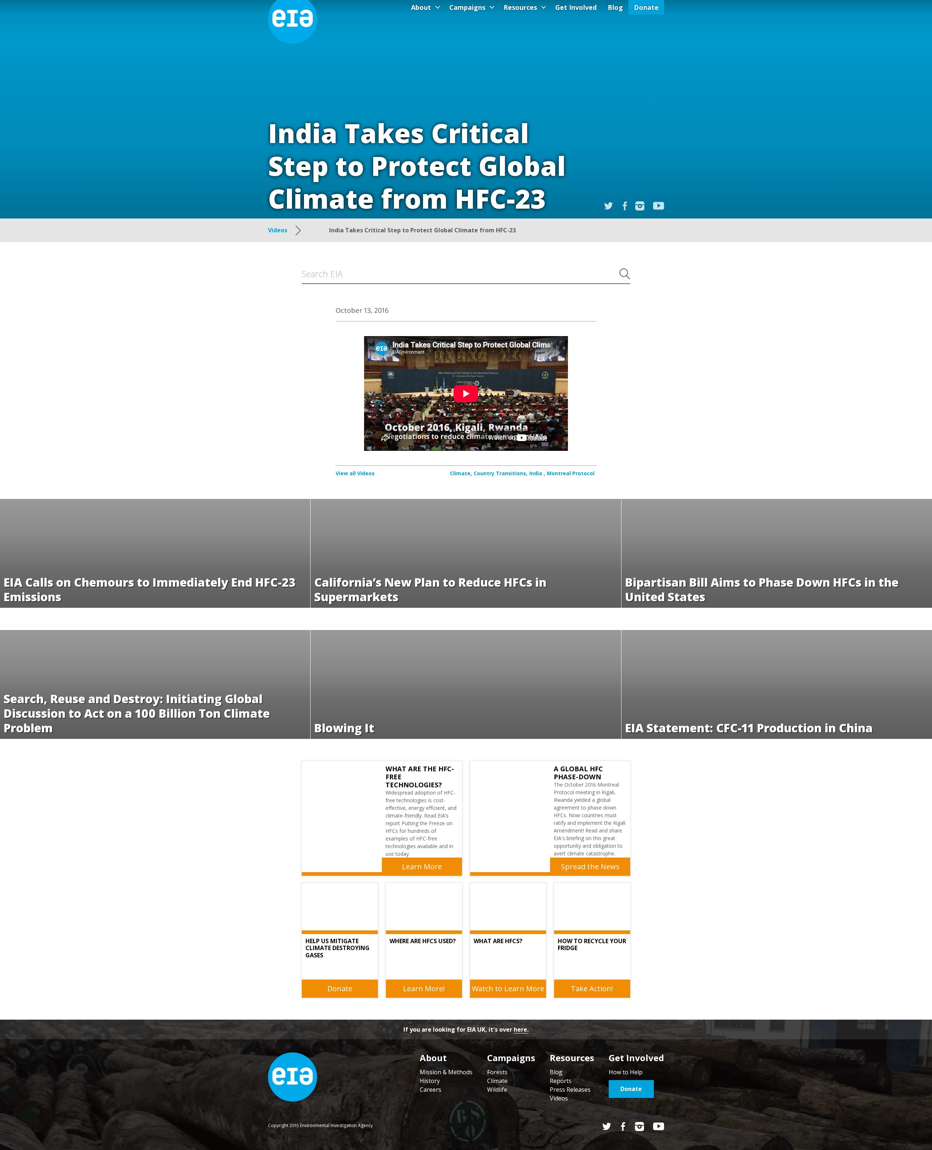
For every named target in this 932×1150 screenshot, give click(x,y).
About (421, 7)
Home (292, 1077)
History (430, 1081)
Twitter (606, 1126)
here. (521, 1029)
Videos (559, 1098)
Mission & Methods (446, 1072)
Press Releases (570, 1090)
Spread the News (590, 866)
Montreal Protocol (571, 473)
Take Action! (592, 988)
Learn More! (424, 988)
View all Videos (355, 473)
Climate (460, 473)
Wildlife (497, 1090)
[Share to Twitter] (608, 205)
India (536, 473)
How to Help (626, 1072)
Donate (646, 7)
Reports (561, 1081)
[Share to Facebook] (624, 205)
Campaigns (467, 7)
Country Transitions (500, 473)
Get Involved (576, 7)
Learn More (422, 866)
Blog (615, 7)
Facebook (623, 1126)
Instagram (639, 205)
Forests (497, 1072)
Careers (430, 1090)
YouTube (658, 205)
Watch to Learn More (508, 988)
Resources (520, 7)
